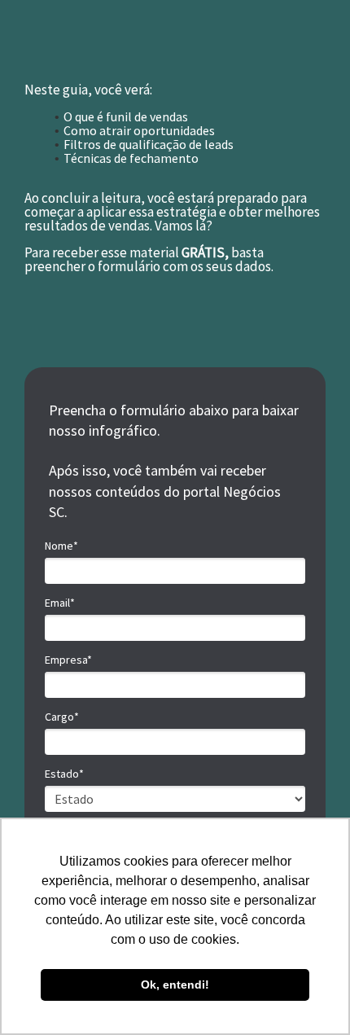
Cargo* (62, 717)
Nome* (61, 546)
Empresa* (68, 660)
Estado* (64, 774)
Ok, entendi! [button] (175, 984)
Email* (60, 603)
